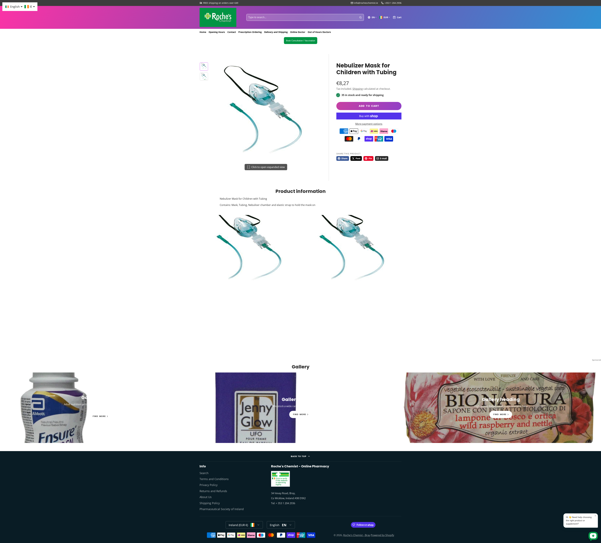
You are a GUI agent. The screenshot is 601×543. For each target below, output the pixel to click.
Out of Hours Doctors (319, 32)
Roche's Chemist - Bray (356, 535)
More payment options (368, 124)
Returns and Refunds (213, 491)
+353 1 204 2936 (393, 2)
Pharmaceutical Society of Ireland (222, 509)
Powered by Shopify (382, 535)
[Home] (218, 17)
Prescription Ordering (250, 32)
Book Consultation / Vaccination (300, 40)
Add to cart (369, 106)
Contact (231, 32)
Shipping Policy (210, 503)
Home (203, 32)
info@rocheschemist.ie (366, 2)
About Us (206, 497)
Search (204, 473)
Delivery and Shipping (276, 32)
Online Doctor (297, 32)
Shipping (357, 89)
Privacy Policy (209, 485)
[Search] (360, 17)
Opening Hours (217, 32)
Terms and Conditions (214, 479)
